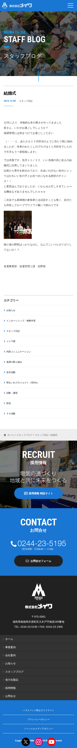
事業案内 (10, 647)
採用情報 (10, 687)
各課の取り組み (14, 362)
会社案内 (10, 655)
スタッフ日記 (13, 331)
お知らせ (10, 310)
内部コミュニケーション (18, 351)
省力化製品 (11, 679)
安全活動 (10, 372)
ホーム (9, 638)
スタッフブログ (14, 671)
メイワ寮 (10, 341)
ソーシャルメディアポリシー (38, 728)
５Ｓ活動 (10, 413)
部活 (8, 403)
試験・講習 (12, 393)
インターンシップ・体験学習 (21, 320)
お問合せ (10, 696)
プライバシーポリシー (38, 719)
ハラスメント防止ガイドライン (38, 710)
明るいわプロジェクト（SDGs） (22, 382)
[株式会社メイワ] (17, 5)
